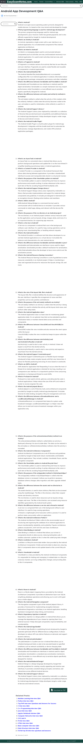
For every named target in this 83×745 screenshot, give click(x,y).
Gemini (65, 741)
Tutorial (41, 1)
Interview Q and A (23, 735)
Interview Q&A (60, 1)
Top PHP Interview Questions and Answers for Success (37, 703)
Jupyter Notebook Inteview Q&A (29, 713)
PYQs (76, 1)
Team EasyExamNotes (11, 15)
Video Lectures (70, 1)
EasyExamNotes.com (19, 1)
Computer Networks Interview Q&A (30, 716)
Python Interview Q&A (25, 701)
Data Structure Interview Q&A (28, 728)
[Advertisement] (41, 146)
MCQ (81, 1)
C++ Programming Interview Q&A (29, 708)
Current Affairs (49, 1)
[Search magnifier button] (81, 6)
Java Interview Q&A (25, 711)
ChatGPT (73, 741)
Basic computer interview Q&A (28, 726)
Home (36, 1)
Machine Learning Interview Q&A (29, 698)
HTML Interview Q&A (25, 723)
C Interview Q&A (24, 706)
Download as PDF (59, 690)
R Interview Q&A (24, 721)
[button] (3, 1)
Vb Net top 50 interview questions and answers (34, 731)
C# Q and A (22, 718)
